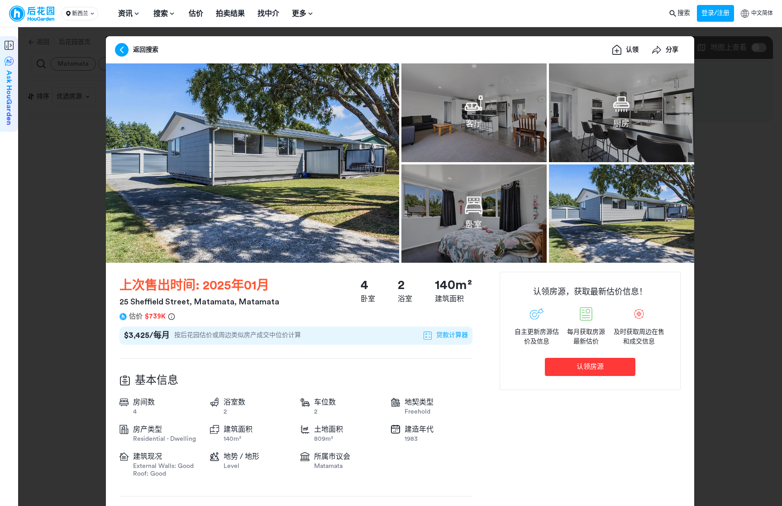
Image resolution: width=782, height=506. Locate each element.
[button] (79, 13)
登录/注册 (715, 13)
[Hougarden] (31, 14)
